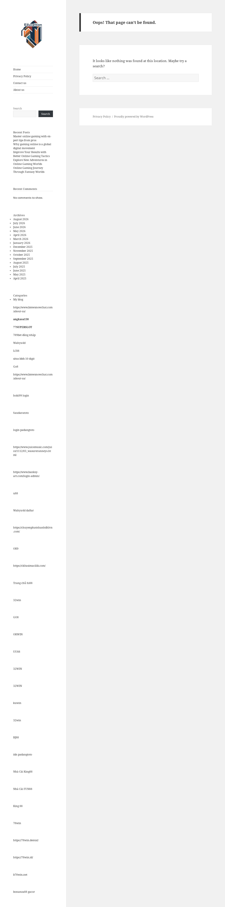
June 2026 (19, 227)
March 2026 (20, 239)
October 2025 (21, 255)
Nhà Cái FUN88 (22, 789)
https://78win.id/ (23, 857)
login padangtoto (23, 430)
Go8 (15, 366)
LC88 (16, 351)
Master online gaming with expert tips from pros (32, 138)
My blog (18, 299)
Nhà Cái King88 (23, 771)
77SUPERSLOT (22, 327)
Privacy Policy (22, 76)
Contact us (19, 83)
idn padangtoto (22, 754)
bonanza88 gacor (24, 892)
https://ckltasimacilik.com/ (29, 566)
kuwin (17, 703)
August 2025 (21, 262)
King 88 (18, 806)
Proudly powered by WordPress (133, 116)
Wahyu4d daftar (23, 510)
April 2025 (19, 278)
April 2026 (19, 235)
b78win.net (20, 875)
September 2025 (23, 259)
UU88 (16, 651)
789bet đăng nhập (24, 335)
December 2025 (23, 247)
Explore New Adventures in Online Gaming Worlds (30, 162)
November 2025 (23, 251)
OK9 (15, 548)
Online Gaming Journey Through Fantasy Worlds (28, 170)
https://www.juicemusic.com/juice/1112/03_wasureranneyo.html (32, 451)
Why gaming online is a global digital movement (32, 146)
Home (17, 69)
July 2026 (19, 223)
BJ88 (16, 737)
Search (17, 108)
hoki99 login (21, 395)
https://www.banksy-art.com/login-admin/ (26, 474)
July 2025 (19, 266)
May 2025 (19, 274)
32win (17, 600)
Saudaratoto (21, 413)
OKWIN (18, 634)
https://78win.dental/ (25, 840)
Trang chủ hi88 (23, 583)
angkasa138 (21, 319)
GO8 (16, 617)
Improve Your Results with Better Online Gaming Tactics (31, 154)
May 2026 (19, 231)
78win (17, 823)
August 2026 (21, 219)
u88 (15, 493)
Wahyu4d (19, 343)
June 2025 (19, 270)
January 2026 (21, 243)
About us (18, 90)
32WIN (17, 669)
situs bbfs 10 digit (23, 359)
